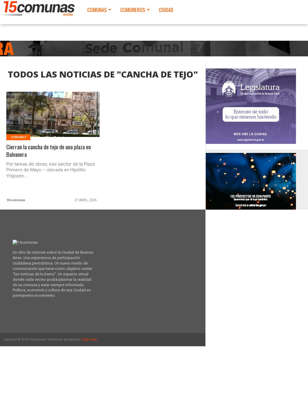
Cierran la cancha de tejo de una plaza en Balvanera (48, 150)
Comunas (97, 10)
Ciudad (166, 10)
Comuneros (132, 10)
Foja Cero (89, 339)
